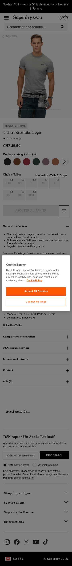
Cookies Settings (36, 301)
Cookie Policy (34, 280)
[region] (36, 283)
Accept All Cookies (36, 291)
